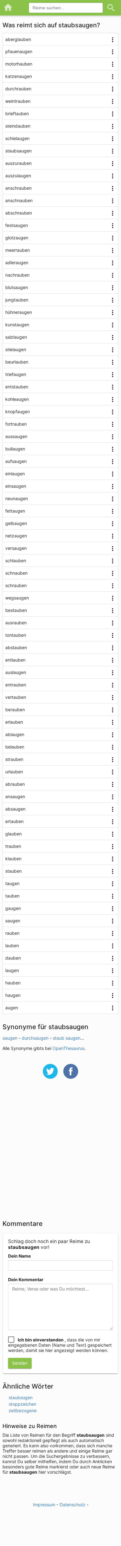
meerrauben (17, 250)
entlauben (15, 659)
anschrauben (18, 188)
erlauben (14, 722)
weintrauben (17, 101)
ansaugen (15, 796)
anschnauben (19, 200)
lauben (12, 945)
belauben (14, 746)
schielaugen (17, 138)
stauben (13, 871)
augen (11, 1007)
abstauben (16, 647)
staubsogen (21, 1397)
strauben (14, 759)
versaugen (16, 548)
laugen (12, 970)
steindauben (17, 126)
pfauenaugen (18, 51)
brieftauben (17, 113)
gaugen (13, 908)
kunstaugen (17, 324)
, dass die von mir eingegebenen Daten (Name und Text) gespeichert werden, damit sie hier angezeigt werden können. (60, 1345)
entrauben (15, 684)
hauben (12, 982)
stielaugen (15, 349)
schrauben (16, 585)
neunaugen (16, 498)
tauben (12, 895)
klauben (13, 858)
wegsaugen (17, 597)
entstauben (16, 386)
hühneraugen (18, 312)
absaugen (15, 808)
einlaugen (15, 473)
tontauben (15, 635)
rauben (12, 933)
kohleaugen (17, 399)
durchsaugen (35, 1038)
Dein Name (19, 1256)
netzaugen (16, 535)
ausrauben (16, 622)
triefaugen (15, 374)
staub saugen (66, 1038)
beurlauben (16, 361)
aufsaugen (16, 461)
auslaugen (15, 672)
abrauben (15, 784)
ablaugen (14, 734)
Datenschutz (72, 1504)
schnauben (16, 573)
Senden (20, 1363)
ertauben (14, 821)
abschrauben (18, 212)
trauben (13, 846)
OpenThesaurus (68, 1048)
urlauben (14, 771)
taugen (12, 883)
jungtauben (16, 299)
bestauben (16, 610)
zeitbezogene (23, 1410)
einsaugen (15, 486)
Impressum (44, 1504)
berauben (15, 709)
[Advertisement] (60, 1153)
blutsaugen (16, 287)
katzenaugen (18, 76)
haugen (12, 995)
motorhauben (18, 63)
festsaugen (16, 225)
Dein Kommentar (25, 1279)
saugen (12, 920)
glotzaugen (16, 237)
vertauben (15, 697)
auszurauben (18, 163)
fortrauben (16, 424)
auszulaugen (18, 175)
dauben (13, 958)
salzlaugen (16, 337)
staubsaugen (18, 150)
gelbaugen (16, 523)
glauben (13, 833)
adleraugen (16, 262)
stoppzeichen (22, 1404)
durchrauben (18, 88)
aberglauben (18, 39)
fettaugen (15, 510)
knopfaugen (17, 411)
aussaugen (16, 436)
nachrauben (17, 275)
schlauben (15, 560)
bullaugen (15, 448)
